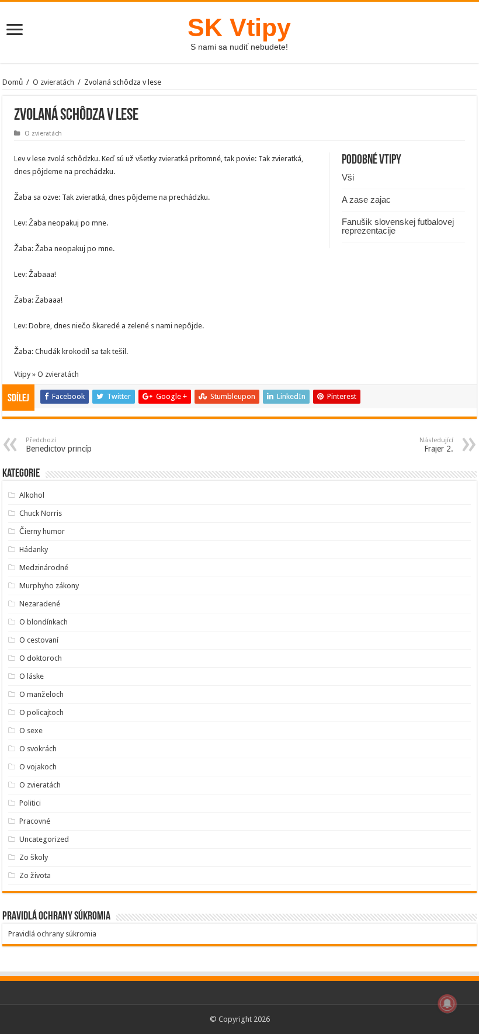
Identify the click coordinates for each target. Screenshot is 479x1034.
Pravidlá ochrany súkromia (52, 933)
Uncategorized (44, 839)
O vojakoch (38, 766)
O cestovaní (38, 640)
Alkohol (31, 495)
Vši (348, 177)
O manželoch (41, 694)
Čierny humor (42, 531)
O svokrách (38, 748)
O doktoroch (40, 658)
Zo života (35, 875)
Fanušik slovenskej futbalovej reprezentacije (398, 226)
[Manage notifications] (447, 1003)
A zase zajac (366, 199)
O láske (31, 676)
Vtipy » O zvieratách (46, 374)
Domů (12, 82)
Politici (30, 803)
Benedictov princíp (59, 444)
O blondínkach (43, 621)
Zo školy (33, 857)
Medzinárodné (43, 567)
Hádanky (33, 549)
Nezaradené (39, 603)
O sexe (31, 730)
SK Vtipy (239, 27)
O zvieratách (53, 82)
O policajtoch (41, 712)
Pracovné (34, 821)
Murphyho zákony (49, 585)
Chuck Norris (40, 513)
